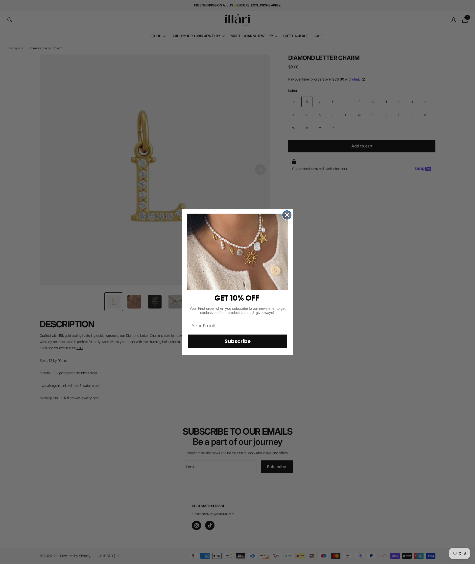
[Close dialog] (287, 215)
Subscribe (238, 341)
